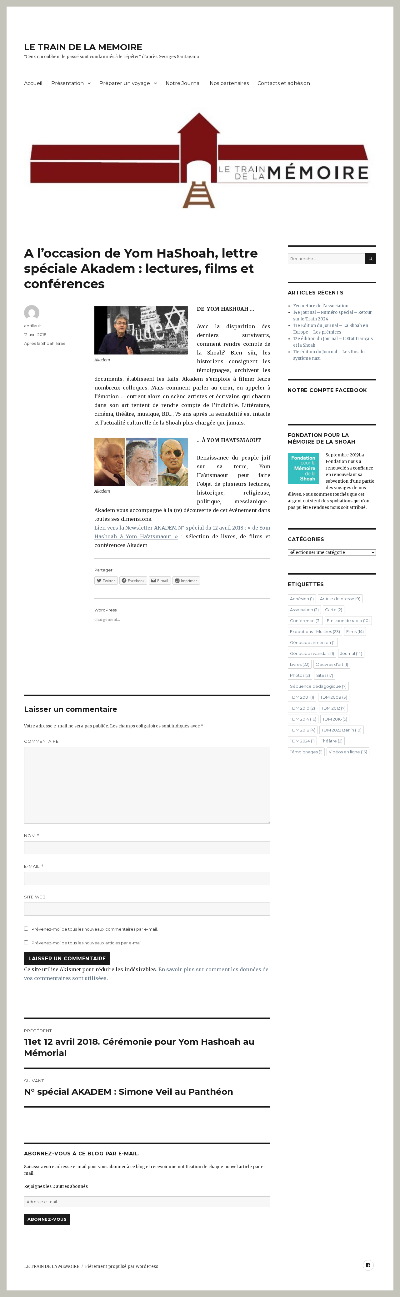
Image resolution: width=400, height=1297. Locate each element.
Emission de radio (348, 620)
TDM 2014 (303, 718)
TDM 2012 (333, 708)
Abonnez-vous (47, 1219)
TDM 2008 (333, 697)
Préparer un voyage (124, 83)
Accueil (33, 83)
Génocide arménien (313, 642)
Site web (35, 896)
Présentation (67, 83)
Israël (61, 343)
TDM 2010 (302, 708)
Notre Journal (183, 83)
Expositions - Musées (315, 631)
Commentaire (41, 741)
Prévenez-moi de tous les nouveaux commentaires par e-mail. (95, 929)
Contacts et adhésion (284, 83)
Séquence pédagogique (318, 686)
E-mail (34, 866)
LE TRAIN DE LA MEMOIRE (83, 47)
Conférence (305, 620)
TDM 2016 (334, 718)
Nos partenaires (229, 83)
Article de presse (340, 598)
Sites (324, 675)
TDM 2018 (302, 729)
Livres (299, 664)
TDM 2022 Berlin (342, 729)
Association (304, 609)
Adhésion (302, 598)
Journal (351, 653)
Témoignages (306, 751)
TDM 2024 (302, 740)
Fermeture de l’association (320, 306)
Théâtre (331, 740)
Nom (32, 835)
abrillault (32, 325)
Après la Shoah (39, 343)
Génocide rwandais (312, 653)
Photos (300, 675)
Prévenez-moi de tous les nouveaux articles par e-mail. (87, 942)
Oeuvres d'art (332, 664)
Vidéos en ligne (348, 751)
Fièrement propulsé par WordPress (121, 1266)
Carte (333, 609)
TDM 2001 (302, 697)
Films (355, 631)
